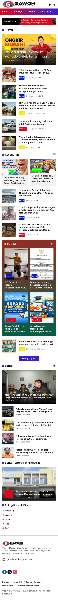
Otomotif (22, 129)
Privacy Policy (33, 582)
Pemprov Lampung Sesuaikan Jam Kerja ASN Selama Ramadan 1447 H (41, 285)
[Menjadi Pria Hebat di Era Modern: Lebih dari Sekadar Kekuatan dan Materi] (43, 166)
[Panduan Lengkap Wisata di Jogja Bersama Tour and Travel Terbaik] (9, 346)
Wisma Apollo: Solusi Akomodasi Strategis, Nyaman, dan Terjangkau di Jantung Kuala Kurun (37, 140)
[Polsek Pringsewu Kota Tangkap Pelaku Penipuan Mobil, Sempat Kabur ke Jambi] (8, 452)
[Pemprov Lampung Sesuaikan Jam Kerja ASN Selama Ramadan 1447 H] (41, 264)
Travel (7, 48)
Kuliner (22, 234)
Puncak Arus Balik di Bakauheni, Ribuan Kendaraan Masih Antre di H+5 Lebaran (36, 193)
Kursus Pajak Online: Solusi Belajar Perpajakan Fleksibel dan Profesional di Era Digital (16, 329)
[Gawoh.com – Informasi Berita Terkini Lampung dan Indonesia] (18, 4)
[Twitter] (9, 572)
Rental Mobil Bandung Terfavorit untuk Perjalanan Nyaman (35, 123)
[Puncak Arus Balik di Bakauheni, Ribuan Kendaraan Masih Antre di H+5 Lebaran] (9, 196)
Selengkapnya (29, 358)
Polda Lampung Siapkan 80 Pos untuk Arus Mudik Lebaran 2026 (35, 71)
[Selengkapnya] (54, 154)
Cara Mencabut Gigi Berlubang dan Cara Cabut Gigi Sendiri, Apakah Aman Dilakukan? (14, 180)
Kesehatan (36, 170)
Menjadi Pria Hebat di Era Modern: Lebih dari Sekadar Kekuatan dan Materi (43, 179)
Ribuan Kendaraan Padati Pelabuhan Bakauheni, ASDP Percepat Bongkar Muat (33, 88)
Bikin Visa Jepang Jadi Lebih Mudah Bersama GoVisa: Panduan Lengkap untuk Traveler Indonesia (37, 105)
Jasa (7, 519)
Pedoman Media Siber (28, 585)
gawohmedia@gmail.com (20, 559)
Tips (7, 523)
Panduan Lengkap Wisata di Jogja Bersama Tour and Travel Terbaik (36, 343)
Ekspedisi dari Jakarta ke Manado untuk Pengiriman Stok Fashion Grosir (26, 54)
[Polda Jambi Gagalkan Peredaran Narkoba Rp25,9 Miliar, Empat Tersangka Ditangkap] (8, 438)
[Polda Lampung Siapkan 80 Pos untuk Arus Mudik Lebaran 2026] (9, 74)
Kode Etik (17, 582)
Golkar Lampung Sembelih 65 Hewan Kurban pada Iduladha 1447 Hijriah (34, 424)
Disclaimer (7, 585)
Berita (21, 78)
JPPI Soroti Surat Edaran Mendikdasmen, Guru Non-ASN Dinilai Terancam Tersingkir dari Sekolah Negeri (15, 285)
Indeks (5, 582)
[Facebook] (4, 572)
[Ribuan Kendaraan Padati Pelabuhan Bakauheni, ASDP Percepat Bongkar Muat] (9, 92)
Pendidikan (11, 320)
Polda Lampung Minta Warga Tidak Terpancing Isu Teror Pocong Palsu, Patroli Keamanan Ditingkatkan (34, 410)
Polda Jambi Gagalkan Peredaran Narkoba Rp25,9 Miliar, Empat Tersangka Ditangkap (33, 437)
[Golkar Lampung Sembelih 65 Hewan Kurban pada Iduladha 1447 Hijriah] (8, 425)
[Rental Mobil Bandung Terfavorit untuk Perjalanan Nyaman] (9, 126)
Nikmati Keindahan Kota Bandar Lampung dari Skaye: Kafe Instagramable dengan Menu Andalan (35, 228)
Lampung (9, 510)
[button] (49, 4)
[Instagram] (15, 572)
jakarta (8, 515)
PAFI (7, 528)
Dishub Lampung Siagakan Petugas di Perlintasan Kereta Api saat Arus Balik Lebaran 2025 (37, 210)
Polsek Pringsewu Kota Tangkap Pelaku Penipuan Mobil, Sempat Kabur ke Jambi (35, 451)
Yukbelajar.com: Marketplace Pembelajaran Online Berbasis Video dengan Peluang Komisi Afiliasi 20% (41, 329)
